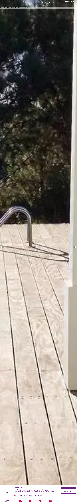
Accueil (4, 7)
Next (74, 247)
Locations (7, 7)
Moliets (19, 7)
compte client (44, 2)
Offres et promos (26, 2)
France (11, 7)
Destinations (19, 2)
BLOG (32, 2)
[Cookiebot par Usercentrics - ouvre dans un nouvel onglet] (6, 501)
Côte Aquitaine (14, 7)
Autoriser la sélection (68, 491)
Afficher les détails (57, 500)
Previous (2, 247)
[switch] (30, 501)
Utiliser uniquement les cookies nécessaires (68, 495)
